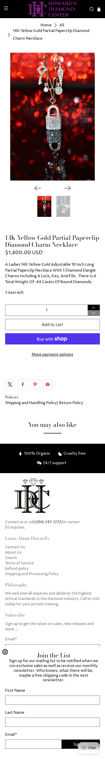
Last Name (14, 712)
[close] (5, 651)
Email (11, 734)
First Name (15, 690)
